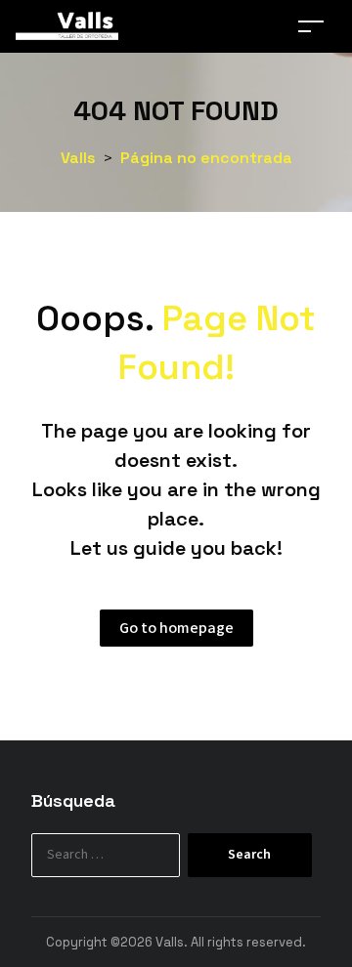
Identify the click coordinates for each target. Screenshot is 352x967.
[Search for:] (123, 855)
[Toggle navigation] (311, 26)
